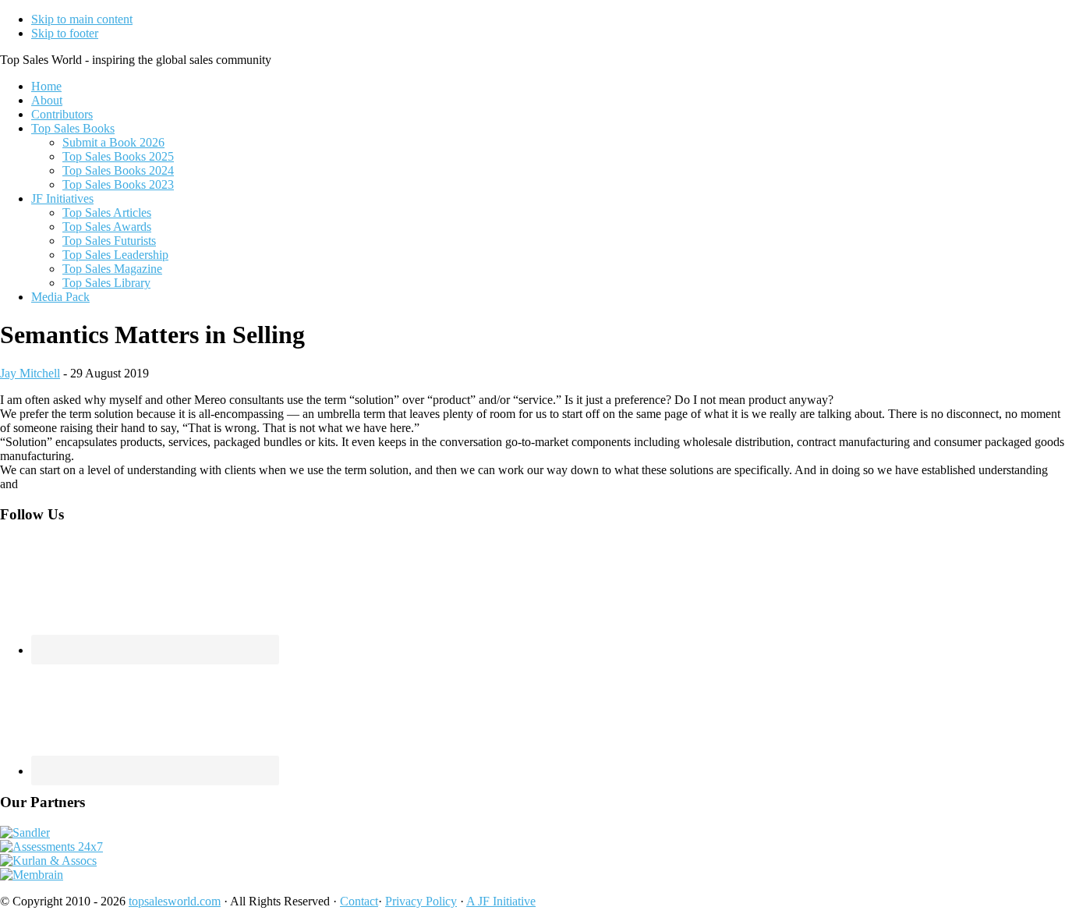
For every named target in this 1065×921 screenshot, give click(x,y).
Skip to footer (64, 33)
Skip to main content (82, 19)
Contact (359, 901)
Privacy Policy (421, 901)
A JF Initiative (501, 901)
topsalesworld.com (175, 901)
